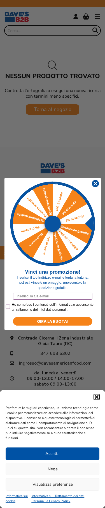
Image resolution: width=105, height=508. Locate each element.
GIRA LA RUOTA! (52, 321)
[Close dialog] (95, 183)
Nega (53, 469)
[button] (96, 397)
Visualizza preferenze (52, 484)
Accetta (52, 453)
